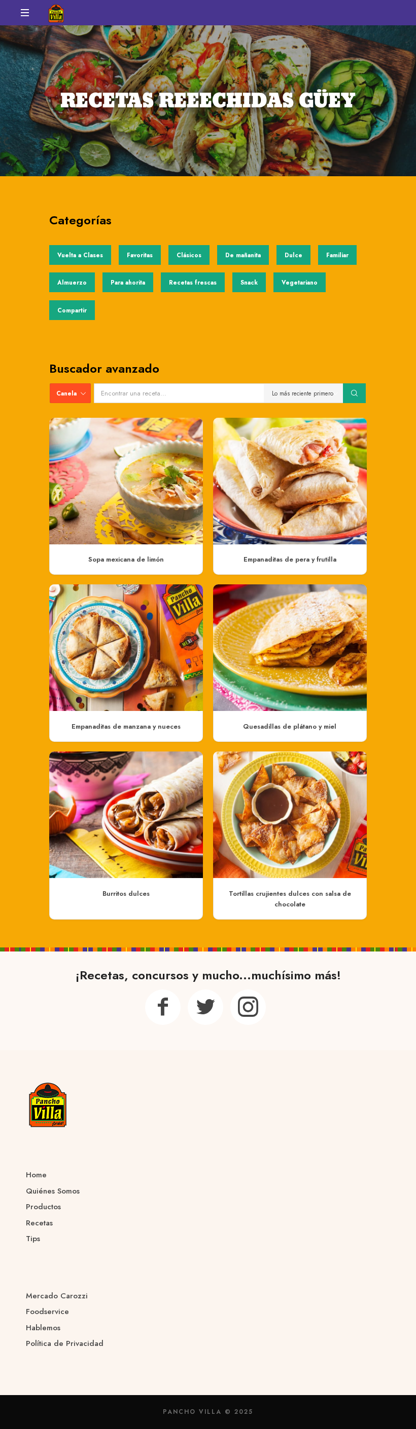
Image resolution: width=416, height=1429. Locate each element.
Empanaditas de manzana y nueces (126, 726)
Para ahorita (128, 282)
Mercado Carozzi (57, 1295)
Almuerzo (72, 282)
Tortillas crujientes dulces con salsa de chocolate (290, 899)
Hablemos (43, 1327)
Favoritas (140, 255)
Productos (43, 1206)
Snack (249, 282)
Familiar (337, 255)
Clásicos (189, 255)
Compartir (72, 310)
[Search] (354, 393)
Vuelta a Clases (80, 255)
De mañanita (243, 255)
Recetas (39, 1222)
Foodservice (47, 1311)
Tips (33, 1238)
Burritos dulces (126, 893)
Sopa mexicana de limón (126, 559)
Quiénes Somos (53, 1191)
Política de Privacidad (64, 1343)
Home (36, 1174)
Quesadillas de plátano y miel (289, 726)
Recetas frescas (193, 282)
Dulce (293, 255)
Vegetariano (300, 282)
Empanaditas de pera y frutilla (290, 559)
